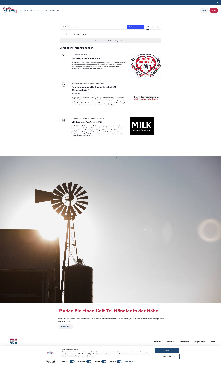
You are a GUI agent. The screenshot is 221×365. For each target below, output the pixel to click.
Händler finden (65, 326)
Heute (69, 34)
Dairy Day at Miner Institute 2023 (87, 58)
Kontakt (204, 10)
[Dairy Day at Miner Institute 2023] (145, 66)
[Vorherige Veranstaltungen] (61, 34)
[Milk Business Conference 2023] (145, 126)
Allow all (167, 350)
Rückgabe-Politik (199, 341)
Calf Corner (33, 10)
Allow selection (167, 356)
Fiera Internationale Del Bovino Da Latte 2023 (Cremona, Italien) (93, 88)
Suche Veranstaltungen (136, 27)
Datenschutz (170, 341)
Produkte (23, 10)
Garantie (212, 341)
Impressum (157, 341)
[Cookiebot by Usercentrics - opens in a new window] (50, 361)
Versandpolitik (184, 341)
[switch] (88, 361)
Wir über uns (53, 10)
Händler (214, 10)
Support (43, 10)
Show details (129, 361)
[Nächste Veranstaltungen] (64, 34)
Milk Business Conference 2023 (86, 122)
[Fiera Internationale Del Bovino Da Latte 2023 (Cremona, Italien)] (145, 97)
